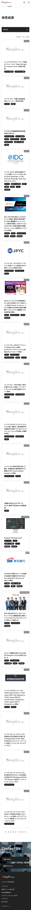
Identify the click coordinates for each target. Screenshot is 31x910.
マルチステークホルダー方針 (9, 895)
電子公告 (4, 901)
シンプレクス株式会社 (7, 2)
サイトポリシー (5, 886)
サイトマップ (5, 898)
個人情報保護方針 (6, 892)
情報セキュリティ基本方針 (8, 889)
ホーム (3, 6)
